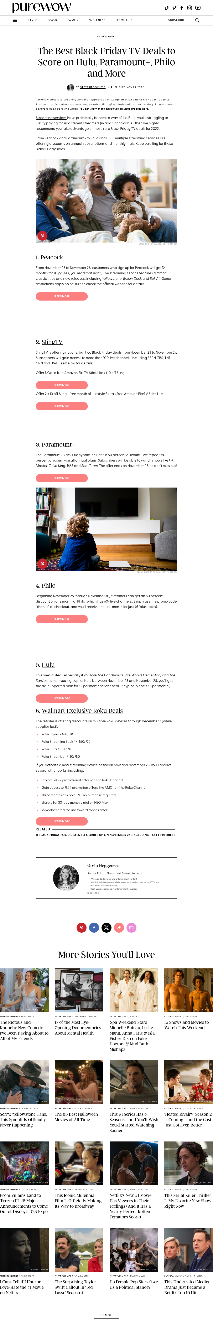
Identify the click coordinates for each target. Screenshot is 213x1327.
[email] (8, 99)
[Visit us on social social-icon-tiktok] (167, 8)
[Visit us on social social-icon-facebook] (182, 8)
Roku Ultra (49, 749)
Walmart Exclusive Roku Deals (82, 710)
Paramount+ (76, 138)
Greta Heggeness (93, 87)
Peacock (51, 138)
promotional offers (76, 780)
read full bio (93, 893)
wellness (97, 20)
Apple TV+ (74, 795)
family (73, 20)
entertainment (106, 37)
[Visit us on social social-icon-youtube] (198, 7)
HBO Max (101, 803)
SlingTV (52, 342)
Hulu (110, 138)
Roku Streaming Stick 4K (59, 742)
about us (124, 20)
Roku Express (51, 734)
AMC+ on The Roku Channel (125, 788)
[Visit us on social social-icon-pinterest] (174, 8)
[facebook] (8, 65)
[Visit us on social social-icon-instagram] (189, 7)
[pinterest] (8, 54)
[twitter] (8, 77)
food (52, 20)
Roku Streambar (53, 757)
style (32, 20)
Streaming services (51, 118)
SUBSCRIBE (176, 20)
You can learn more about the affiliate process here (113, 109)
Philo (94, 138)
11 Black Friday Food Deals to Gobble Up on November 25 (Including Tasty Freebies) (105, 835)
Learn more (62, 296)
